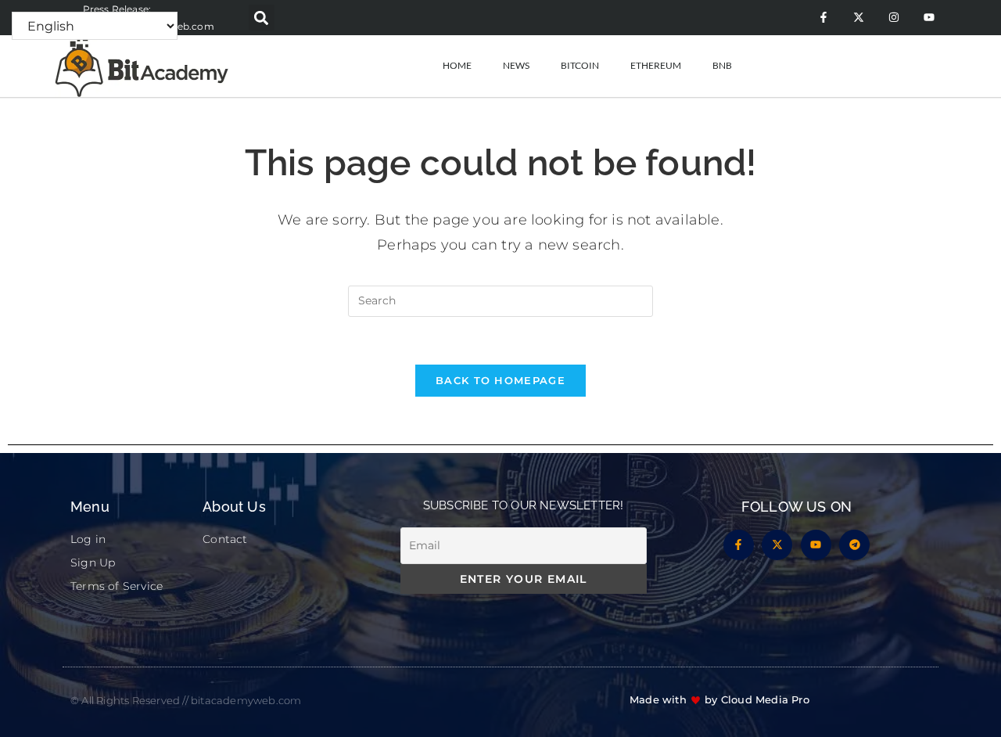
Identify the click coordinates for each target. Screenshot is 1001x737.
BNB (722, 65)
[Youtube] (928, 17)
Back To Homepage (500, 380)
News (516, 65)
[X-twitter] (858, 17)
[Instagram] (893, 17)
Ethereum (655, 65)
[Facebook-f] (823, 17)
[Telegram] (854, 545)
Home (457, 65)
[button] (261, 18)
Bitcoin (580, 65)
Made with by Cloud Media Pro (719, 699)
